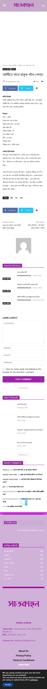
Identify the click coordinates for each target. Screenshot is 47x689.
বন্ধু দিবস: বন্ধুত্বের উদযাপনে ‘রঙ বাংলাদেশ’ (30, 430)
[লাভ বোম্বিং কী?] (9, 275)
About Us (23, 651)
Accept (7, 685)
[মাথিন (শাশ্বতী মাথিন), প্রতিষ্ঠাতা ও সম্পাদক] (9, 533)
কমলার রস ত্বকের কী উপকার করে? (27, 284)
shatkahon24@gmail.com (24, 640)
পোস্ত (21, 198)
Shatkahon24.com (24, 275)
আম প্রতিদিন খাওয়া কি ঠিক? (14, 506)
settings (34, 680)
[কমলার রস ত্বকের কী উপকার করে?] (9, 287)
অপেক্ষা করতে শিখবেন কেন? (16, 486)
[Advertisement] (23, 36)
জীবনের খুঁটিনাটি (12, 65)
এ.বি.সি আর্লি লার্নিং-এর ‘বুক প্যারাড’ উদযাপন (24, 470)
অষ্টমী (11, 198)
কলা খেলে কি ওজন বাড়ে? (24, 443)
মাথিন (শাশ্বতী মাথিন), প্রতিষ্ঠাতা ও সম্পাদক (30, 530)
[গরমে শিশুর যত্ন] (9, 407)
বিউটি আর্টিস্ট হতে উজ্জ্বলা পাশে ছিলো (28, 297)
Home (5, 65)
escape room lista (10, 474)
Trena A (6, 470)
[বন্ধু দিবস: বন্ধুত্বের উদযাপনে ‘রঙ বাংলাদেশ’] (9, 433)
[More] (37, 88)
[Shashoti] (4, 81)
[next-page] (8, 308)
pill (4, 486)
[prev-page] (4, 308)
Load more (23, 455)
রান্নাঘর (13, 69)
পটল (16, 198)
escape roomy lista (10, 479)
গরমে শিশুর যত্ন (22, 404)
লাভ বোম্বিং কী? (22, 272)
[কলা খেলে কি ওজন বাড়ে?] (9, 445)
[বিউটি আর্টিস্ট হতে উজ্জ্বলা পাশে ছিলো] (9, 300)
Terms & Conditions (23, 660)
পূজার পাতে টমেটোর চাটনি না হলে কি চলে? (31, 474)
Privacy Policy (23, 655)
